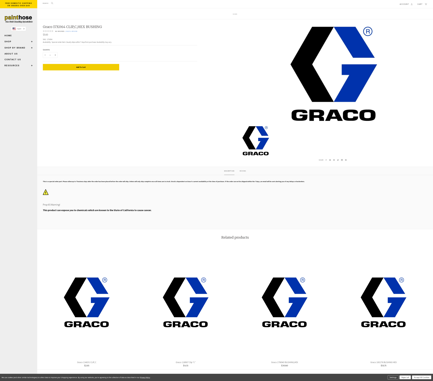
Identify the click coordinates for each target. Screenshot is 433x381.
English (19, 29)
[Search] (52, 3)
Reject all (405, 377)
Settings (393, 377)
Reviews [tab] (243, 171)
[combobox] (18, 29)
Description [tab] (229, 171)
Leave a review (71, 31)
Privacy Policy (145, 377)
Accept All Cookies (421, 377)
